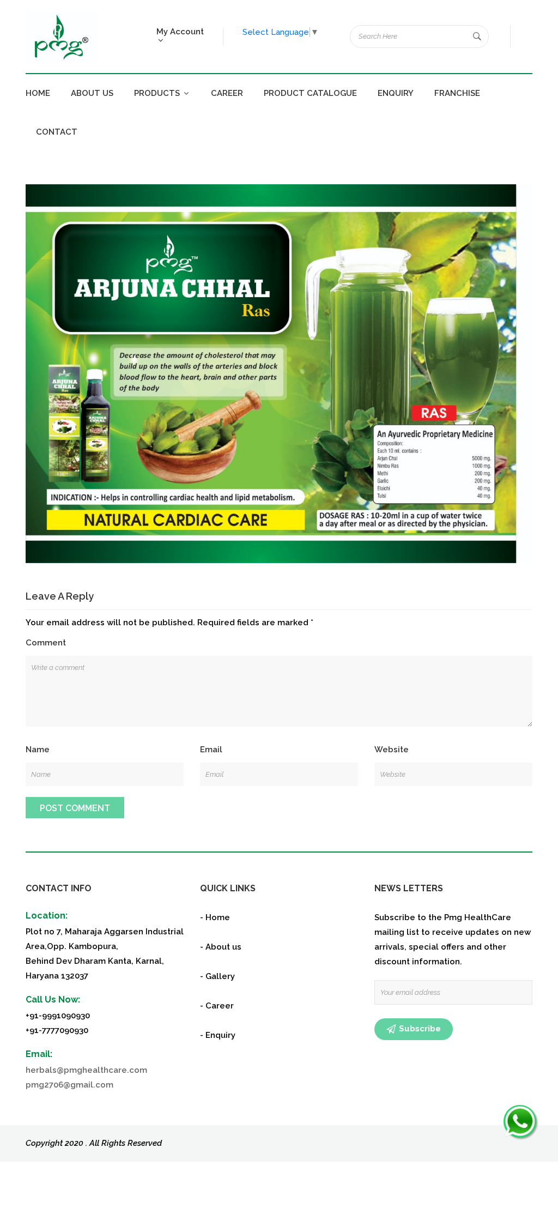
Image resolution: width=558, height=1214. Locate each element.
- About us (220, 947)
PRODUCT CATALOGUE (310, 93)
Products (158, 93)
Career (227, 93)
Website (391, 749)
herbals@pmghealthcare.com (86, 1070)
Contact (56, 132)
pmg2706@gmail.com (69, 1085)
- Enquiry (217, 1035)
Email (211, 749)
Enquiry (396, 93)
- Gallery (217, 976)
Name (38, 749)
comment (46, 643)
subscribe (420, 1029)
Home (38, 93)
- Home (215, 917)
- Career (217, 1006)
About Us (92, 93)
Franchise (457, 93)
